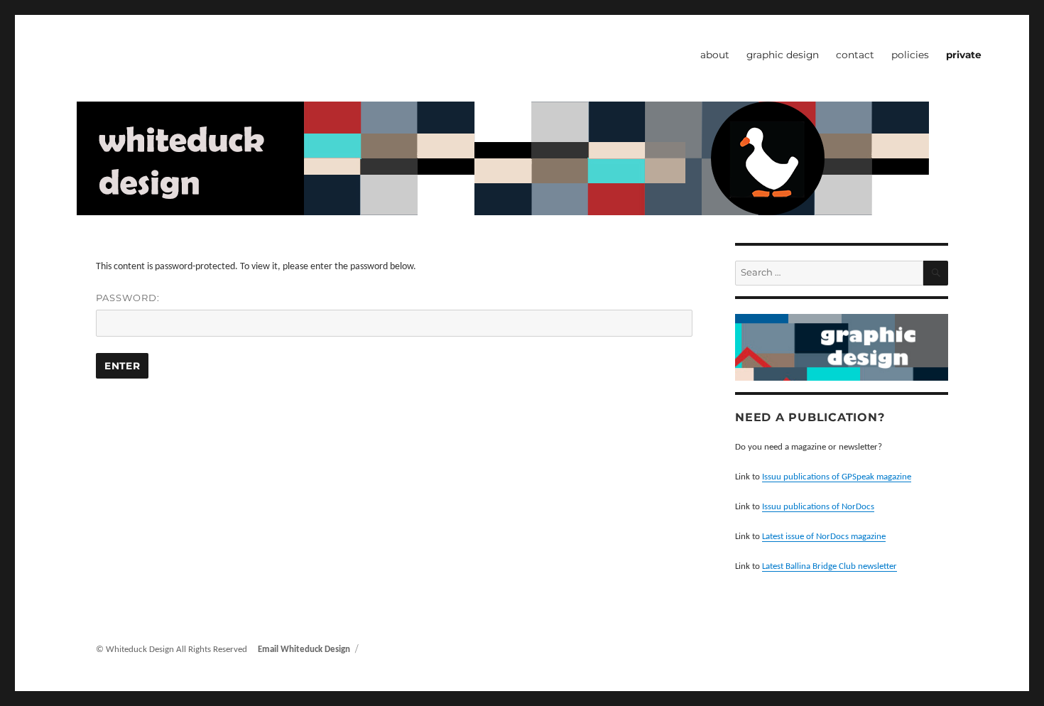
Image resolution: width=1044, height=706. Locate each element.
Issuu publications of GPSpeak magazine (836, 477)
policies (910, 54)
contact (855, 54)
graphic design (782, 54)
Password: (128, 297)
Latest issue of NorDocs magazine (824, 536)
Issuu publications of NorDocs (818, 506)
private (964, 54)
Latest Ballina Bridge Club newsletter (829, 566)
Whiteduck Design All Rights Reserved (177, 649)
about (714, 54)
